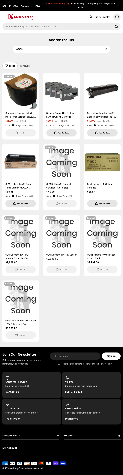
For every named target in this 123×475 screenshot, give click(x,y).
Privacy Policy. (106, 364)
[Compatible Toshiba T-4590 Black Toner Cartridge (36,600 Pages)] (102, 91)
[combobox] (61, 26)
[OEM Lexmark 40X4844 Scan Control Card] (102, 233)
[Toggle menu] (4, 17)
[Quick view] (34, 79)
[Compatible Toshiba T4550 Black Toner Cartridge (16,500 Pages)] (20, 91)
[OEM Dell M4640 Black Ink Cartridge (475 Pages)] (61, 162)
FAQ (37, 6)
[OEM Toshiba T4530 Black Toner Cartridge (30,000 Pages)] (20, 162)
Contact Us (26, 6)
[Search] (116, 26)
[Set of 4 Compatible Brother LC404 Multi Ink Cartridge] (61, 91)
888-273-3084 (10, 6)
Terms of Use (92, 364)
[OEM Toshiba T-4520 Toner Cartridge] (102, 162)
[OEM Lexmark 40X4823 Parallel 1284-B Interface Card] (20, 298)
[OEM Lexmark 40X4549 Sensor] (61, 233)
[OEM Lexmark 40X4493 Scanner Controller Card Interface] (20, 233)
